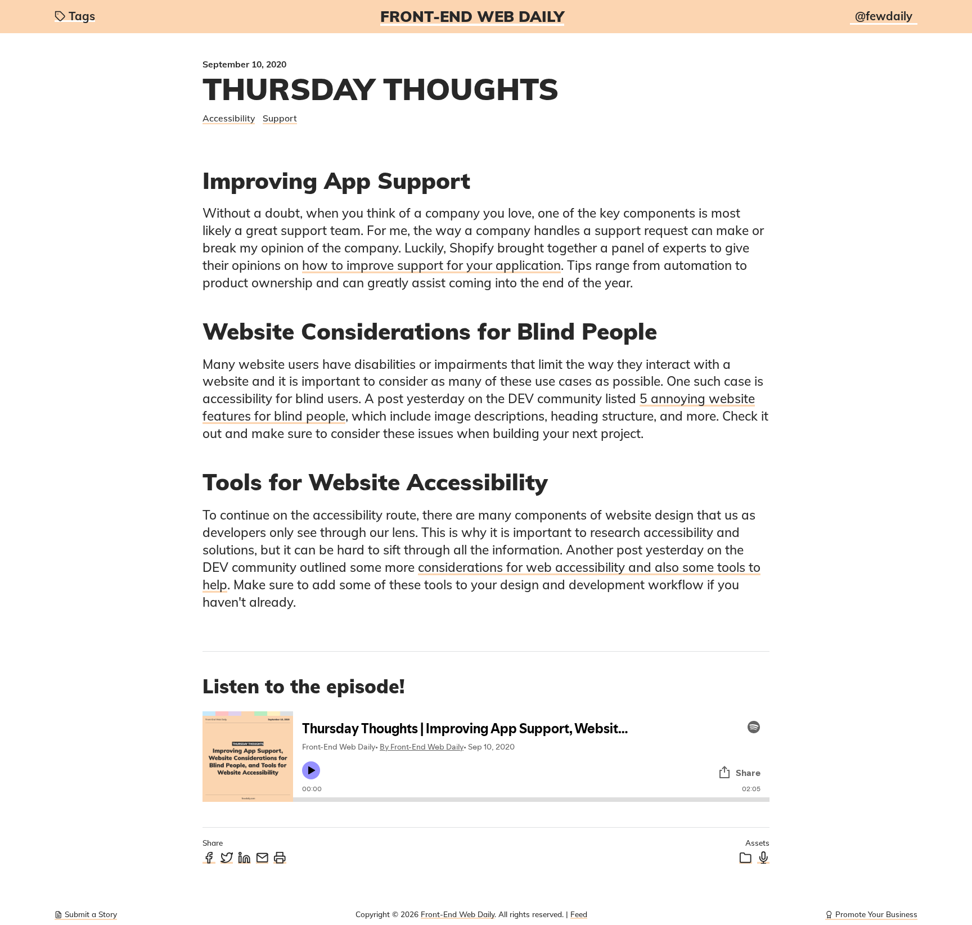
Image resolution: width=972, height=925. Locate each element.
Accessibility (228, 118)
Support (280, 118)
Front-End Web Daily (472, 16)
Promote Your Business (876, 914)
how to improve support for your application (431, 265)
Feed (578, 914)
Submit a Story (91, 914)
